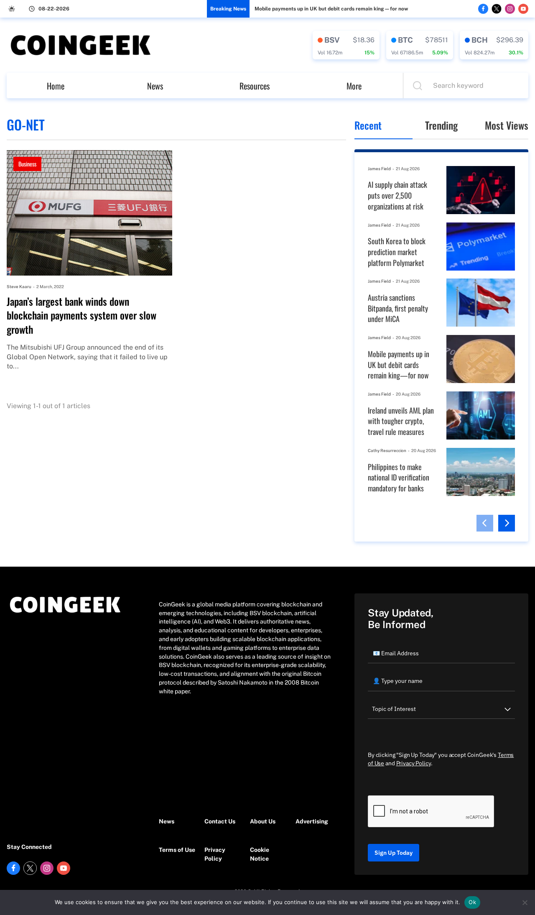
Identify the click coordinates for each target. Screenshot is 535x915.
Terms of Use (177, 849)
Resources (254, 85)
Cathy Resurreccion (387, 450)
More (354, 85)
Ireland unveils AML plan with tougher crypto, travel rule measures (401, 421)
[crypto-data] (346, 45)
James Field (379, 168)
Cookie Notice (259, 854)
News (155, 85)
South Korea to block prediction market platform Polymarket (396, 252)
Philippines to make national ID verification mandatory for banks (398, 477)
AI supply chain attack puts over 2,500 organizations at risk (397, 195)
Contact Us (219, 821)
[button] (484, 523)
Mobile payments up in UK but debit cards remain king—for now (331, 9)
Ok (472, 902)
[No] (524, 902)
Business (27, 163)
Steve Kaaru (19, 286)
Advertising (312, 821)
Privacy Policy (214, 854)
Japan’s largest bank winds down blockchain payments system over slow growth (81, 315)
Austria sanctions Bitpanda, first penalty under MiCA (398, 308)
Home (55, 85)
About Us (262, 821)
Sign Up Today (393, 852)
